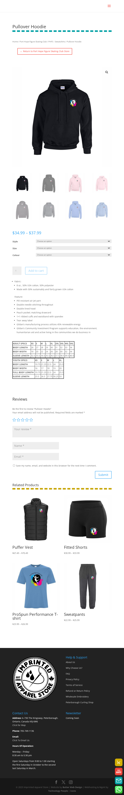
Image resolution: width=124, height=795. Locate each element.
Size (15, 248)
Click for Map (19, 725)
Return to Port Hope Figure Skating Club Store (44, 51)
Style (15, 241)
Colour (16, 255)
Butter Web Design (72, 787)
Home (15, 41)
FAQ (68, 673)
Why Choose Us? (74, 667)
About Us (70, 662)
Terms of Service (74, 685)
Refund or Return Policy (78, 690)
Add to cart (36, 271)
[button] (106, 72)
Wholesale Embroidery (77, 696)
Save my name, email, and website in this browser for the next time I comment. (56, 465)
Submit (103, 475)
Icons (73, 790)
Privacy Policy (72, 679)
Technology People (58, 790)
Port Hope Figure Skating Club (33, 41)
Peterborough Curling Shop (79, 702)
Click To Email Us (20, 740)
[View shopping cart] (118, 762)
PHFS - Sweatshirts (56, 41)
